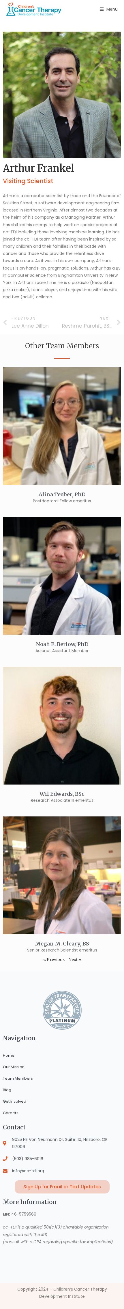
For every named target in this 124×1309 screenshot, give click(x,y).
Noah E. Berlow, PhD (62, 644)
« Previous (54, 959)
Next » (74, 959)
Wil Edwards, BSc (62, 794)
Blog (7, 1090)
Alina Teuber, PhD (62, 494)
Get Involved (14, 1101)
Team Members (18, 1078)
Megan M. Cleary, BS (62, 943)
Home (8, 1055)
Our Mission (14, 1067)
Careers (10, 1113)
